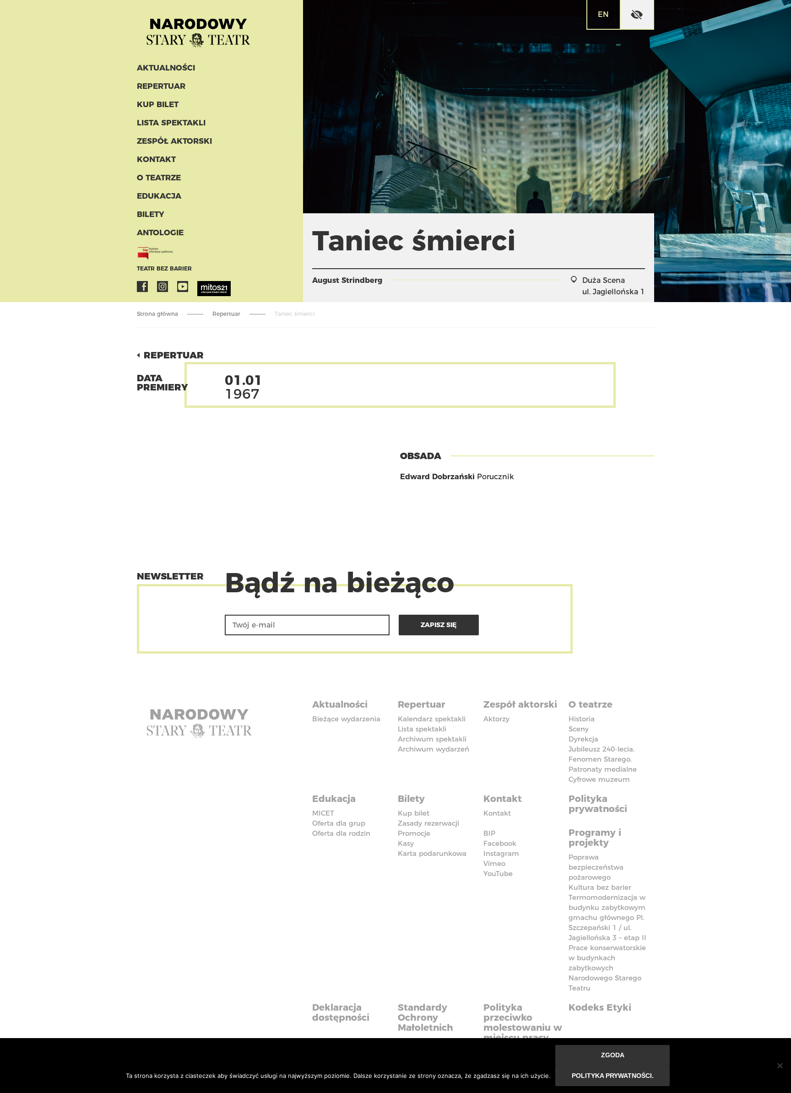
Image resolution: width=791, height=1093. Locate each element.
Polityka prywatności (598, 804)
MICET (323, 813)
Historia (582, 718)
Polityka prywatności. (613, 1075)
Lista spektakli (171, 122)
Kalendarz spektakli (432, 718)
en (603, 14)
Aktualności (166, 67)
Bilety (150, 214)
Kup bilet (158, 104)
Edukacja (159, 195)
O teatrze (159, 177)
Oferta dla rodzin (341, 833)
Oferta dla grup (338, 823)
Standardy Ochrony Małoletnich (425, 1017)
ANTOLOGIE (160, 232)
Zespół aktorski (174, 141)
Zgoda (612, 1055)
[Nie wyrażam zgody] (779, 1065)
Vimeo (494, 863)
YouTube (182, 286)
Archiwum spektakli (432, 739)
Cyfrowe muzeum (599, 779)
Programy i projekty (595, 838)
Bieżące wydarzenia (346, 718)
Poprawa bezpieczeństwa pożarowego (596, 867)
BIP (489, 833)
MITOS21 (202, 286)
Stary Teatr (198, 29)
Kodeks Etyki (600, 1007)
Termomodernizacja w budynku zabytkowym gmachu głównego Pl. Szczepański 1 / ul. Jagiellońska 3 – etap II (607, 917)
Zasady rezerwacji (428, 823)
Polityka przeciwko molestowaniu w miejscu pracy (522, 1022)
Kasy (406, 843)
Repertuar (161, 86)
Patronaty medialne (603, 769)
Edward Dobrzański (437, 476)
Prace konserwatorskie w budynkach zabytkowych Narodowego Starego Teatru (607, 967)
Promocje (414, 833)
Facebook (142, 286)
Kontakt (156, 159)
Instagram (162, 286)
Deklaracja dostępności (340, 1012)
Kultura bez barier (600, 887)
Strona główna (157, 313)
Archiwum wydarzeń (433, 749)
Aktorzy (496, 718)
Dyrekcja (583, 739)
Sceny (579, 729)
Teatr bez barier (164, 268)
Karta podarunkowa (432, 853)
